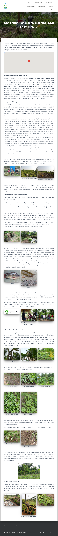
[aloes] (29, 438)
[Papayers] (45, 354)
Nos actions (49, 2)
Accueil (29, 2)
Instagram (7, 532)
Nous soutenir (30, 6)
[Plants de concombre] (29, 378)
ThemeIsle (52, 532)
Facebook (5, 532)
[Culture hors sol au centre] (12, 499)
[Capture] (45, 499)
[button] (52, 2)
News (46, 9)
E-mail (9, 532)
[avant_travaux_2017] (29, 171)
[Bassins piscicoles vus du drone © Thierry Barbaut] (12, 236)
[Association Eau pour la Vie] (5, 6)
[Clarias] (29, 278)
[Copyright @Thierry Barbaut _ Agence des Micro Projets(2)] (29, 504)
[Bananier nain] (29, 354)
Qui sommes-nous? (39, 2)
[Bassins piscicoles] (29, 236)
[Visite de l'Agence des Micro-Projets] (45, 315)
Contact (51, 6)
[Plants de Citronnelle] (12, 378)
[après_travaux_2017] (45, 172)
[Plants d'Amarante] (29, 402)
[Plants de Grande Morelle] (12, 402)
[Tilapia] (12, 276)
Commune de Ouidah (21, 532)
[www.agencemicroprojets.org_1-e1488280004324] (12, 312)
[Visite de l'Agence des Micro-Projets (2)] (29, 315)
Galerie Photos (41, 6)
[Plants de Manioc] (45, 378)
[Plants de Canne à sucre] (12, 436)
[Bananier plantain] (12, 354)
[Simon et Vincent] (12, 171)
